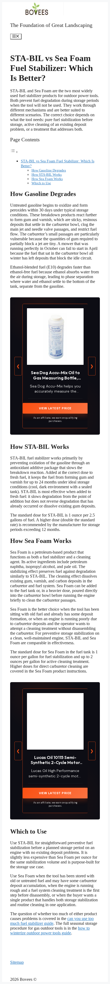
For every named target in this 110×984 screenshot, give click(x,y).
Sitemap (17, 962)
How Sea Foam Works (47, 179)
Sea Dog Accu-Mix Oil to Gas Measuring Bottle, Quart (55, 377)
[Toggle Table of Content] (14, 152)
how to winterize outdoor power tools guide (50, 930)
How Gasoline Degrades (49, 170)
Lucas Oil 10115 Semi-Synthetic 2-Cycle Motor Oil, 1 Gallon (55, 762)
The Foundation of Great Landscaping (51, 25)
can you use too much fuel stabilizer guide (52, 921)
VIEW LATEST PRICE (55, 408)
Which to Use (41, 183)
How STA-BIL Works (47, 175)
